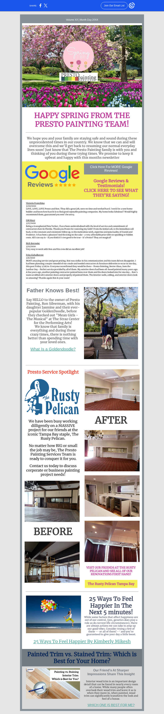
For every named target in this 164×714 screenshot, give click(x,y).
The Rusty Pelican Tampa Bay (111, 584)
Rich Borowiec (33, 243)
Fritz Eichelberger (35, 255)
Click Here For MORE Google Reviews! (111, 168)
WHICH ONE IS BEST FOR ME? (111, 705)
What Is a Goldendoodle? (53, 349)
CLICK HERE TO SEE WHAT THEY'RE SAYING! (111, 193)
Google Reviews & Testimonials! (111, 183)
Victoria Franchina (35, 203)
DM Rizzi (30, 220)
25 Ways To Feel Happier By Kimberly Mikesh (82, 641)
